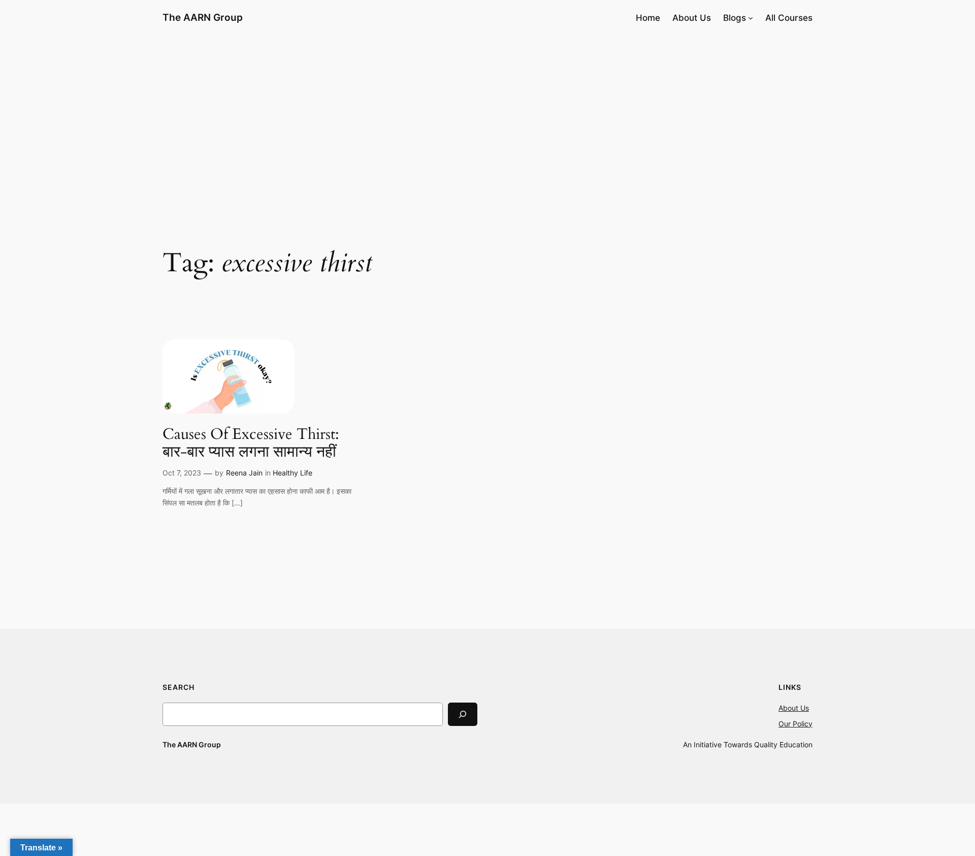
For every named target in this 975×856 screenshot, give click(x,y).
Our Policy (795, 723)
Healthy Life (292, 472)
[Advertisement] (487, 116)
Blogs (734, 18)
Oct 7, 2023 (181, 472)
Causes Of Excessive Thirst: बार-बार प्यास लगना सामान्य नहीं (250, 444)
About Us (793, 708)
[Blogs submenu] (750, 17)
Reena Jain (244, 472)
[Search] (462, 714)
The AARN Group (202, 17)
